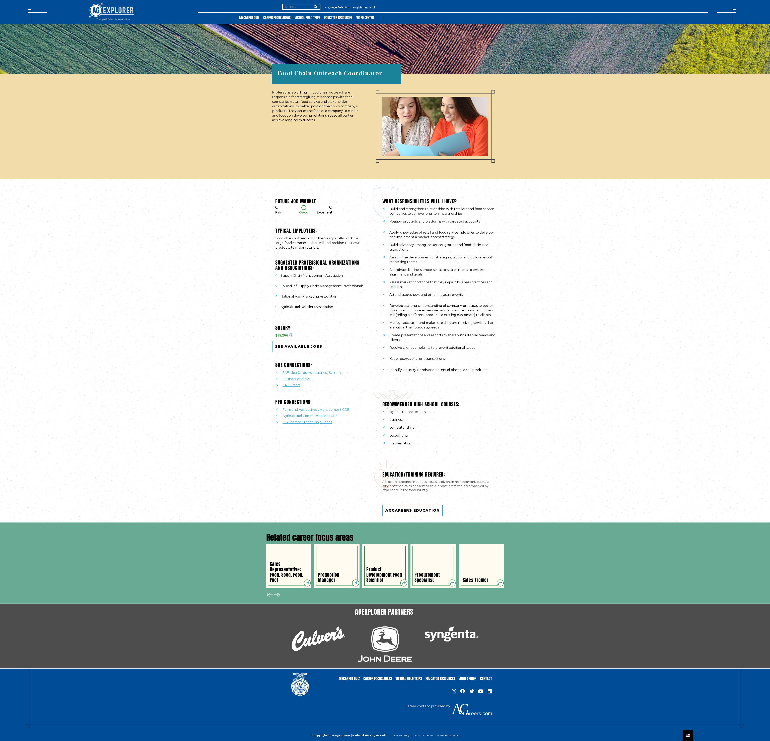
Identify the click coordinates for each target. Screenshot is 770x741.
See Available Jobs (298, 346)
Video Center (365, 17)
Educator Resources (338, 17)
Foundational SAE (297, 379)
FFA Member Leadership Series (307, 422)
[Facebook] (462, 691)
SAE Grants (291, 385)
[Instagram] (454, 691)
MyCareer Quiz (249, 17)
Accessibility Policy (448, 735)
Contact (486, 678)
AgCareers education (412, 510)
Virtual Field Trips (307, 17)
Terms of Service (423, 735)
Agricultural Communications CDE (310, 416)
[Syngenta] (451, 633)
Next (276, 594)
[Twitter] (471, 691)
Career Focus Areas (277, 17)
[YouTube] (480, 691)
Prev (269, 594)
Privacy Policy (401, 735)
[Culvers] (318, 638)
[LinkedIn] (490, 691)
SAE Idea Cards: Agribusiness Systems (312, 373)
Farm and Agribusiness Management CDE (316, 410)
